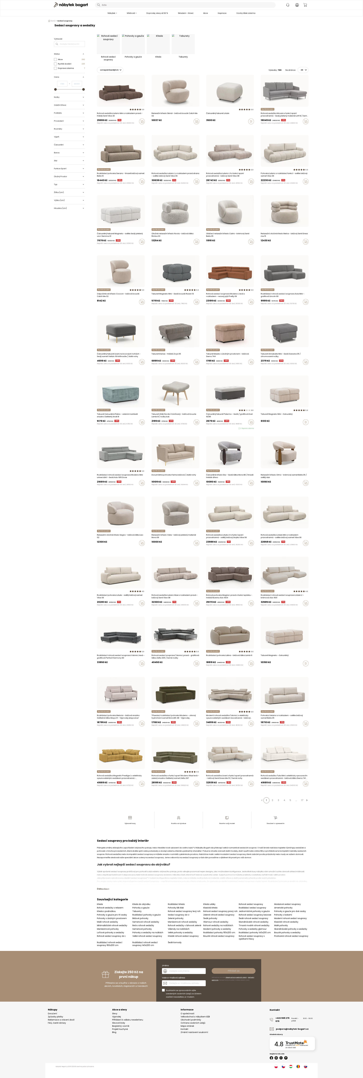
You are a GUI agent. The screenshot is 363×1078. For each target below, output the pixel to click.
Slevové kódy (118, 1022)
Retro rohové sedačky (143, 925)
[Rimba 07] (158, 247)
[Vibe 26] (100, 127)
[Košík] (305, 5)
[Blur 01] (207, 549)
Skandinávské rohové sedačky (253, 921)
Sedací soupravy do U (178, 914)
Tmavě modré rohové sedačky (254, 925)
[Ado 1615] (207, 308)
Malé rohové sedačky (107, 921)
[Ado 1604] (207, 609)
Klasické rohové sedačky (286, 921)
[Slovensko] (305, 1066)
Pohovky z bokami (283, 914)
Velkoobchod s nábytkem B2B (195, 1016)
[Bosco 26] (103, 187)
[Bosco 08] (106, 187)
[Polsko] (276, 1066)
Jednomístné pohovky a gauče (254, 911)
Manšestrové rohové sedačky (182, 921)
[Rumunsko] (298, 1066)
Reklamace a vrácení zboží (61, 1019)
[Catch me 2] (103, 308)
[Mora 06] (152, 549)
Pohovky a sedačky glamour (253, 929)
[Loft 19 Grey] (267, 127)
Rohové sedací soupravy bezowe (255, 914)
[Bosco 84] (98, 187)
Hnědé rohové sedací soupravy (183, 936)
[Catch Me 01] (267, 549)
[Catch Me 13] (155, 127)
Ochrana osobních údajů (193, 1022)
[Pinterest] (286, 1058)
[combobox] (185, 5)
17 (302, 800)
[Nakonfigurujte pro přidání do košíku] (251, 121)
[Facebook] (271, 1058)
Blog (114, 1032)
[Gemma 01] (98, 247)
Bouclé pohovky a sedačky (287, 932)
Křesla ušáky (209, 904)
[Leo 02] (98, 549)
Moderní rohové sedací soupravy (290, 918)
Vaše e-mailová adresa (173, 977)
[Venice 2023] (155, 187)
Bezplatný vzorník (120, 1026)
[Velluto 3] (261, 127)
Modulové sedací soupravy (287, 904)
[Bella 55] (264, 729)
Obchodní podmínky (191, 1019)
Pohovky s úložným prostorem (112, 918)
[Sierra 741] (261, 790)
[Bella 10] (108, 187)
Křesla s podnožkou (106, 911)
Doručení (52, 1013)
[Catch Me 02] (152, 127)
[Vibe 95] (103, 127)
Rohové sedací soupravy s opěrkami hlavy (252, 937)
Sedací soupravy (64, 21)
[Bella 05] (207, 247)
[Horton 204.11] (210, 609)
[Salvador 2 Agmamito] (207, 729)
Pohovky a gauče (140, 907)
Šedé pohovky (210, 918)
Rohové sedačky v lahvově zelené (184, 925)
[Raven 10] (152, 308)
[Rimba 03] (152, 247)
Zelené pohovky (175, 918)
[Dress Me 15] (261, 247)
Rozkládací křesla (176, 904)
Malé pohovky (281, 925)
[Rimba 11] (155, 247)
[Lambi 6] (210, 669)
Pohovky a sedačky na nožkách (147, 932)
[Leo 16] (155, 308)
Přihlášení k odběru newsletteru (127, 1019)
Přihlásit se (233, 970)
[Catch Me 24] (158, 127)
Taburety (137, 911)
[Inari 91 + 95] (207, 428)
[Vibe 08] (108, 127)
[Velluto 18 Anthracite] (98, 368)
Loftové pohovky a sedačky (110, 932)
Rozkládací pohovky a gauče (146, 914)
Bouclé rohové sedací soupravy (218, 936)
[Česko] (283, 1066)
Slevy (114, 1013)
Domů (53, 21)
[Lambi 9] (207, 669)
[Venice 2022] (111, 127)
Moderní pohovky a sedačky (217, 929)
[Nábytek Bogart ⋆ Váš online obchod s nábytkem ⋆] (71, 5)
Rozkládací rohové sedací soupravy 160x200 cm (109, 944)
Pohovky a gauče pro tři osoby (112, 914)
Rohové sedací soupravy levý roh (184, 911)
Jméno (165, 965)
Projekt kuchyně (120, 1029)
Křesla (100, 904)
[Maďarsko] (291, 1066)
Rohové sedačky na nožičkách (218, 925)
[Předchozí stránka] (261, 800)
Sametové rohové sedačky (145, 921)
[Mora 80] (207, 489)
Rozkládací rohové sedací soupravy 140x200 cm (145, 944)
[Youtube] (281, 1058)
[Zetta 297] (158, 790)
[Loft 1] (270, 127)
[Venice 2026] (98, 127)
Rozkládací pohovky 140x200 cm (255, 932)
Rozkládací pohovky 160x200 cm (219, 932)
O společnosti (187, 1013)
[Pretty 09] (210, 308)
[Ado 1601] (212, 609)
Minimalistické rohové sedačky (112, 925)
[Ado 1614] (267, 609)
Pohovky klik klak (176, 907)
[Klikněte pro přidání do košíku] (142, 121)
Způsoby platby (55, 1016)
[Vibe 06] (106, 127)
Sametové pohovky (142, 929)
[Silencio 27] (210, 489)
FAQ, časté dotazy (57, 1022)
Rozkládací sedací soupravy (252, 907)
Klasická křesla (210, 907)
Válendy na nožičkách (178, 929)
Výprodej (116, 1016)
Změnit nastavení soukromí (194, 1032)
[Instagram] (276, 1058)
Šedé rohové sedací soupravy (253, 918)
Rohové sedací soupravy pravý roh (220, 911)
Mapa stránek (187, 1026)
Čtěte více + (103, 889)
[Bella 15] (210, 247)
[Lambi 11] (212, 669)
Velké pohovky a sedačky (180, 932)
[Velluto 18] (264, 127)
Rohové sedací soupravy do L (111, 936)
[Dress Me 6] (264, 247)
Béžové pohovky (140, 918)
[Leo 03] (261, 609)
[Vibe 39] (267, 187)
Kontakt (184, 1029)
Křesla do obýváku (141, 904)
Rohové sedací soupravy (251, 904)
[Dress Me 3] (267, 247)
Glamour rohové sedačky (215, 921)
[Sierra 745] (218, 669)
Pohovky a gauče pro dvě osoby (290, 911)
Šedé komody (175, 942)
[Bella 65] (212, 247)
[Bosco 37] (100, 187)
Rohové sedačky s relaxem (110, 907)
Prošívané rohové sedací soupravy (291, 936)
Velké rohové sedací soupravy (147, 936)
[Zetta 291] (155, 549)
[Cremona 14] (261, 549)
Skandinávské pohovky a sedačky (290, 929)
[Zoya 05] (152, 368)
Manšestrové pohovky (108, 929)
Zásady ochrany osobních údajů (236, 977)
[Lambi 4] (215, 669)
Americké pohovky (283, 907)
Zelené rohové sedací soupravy (218, 914)
